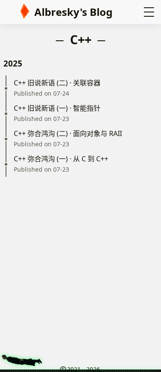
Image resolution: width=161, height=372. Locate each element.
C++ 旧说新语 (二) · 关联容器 (57, 83)
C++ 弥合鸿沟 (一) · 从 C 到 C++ (61, 158)
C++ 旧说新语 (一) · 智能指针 (57, 108)
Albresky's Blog (73, 12)
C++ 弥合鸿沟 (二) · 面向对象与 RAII (68, 133)
